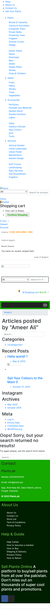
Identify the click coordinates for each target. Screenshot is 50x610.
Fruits (11, 82)
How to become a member (20, 545)
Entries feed (13, 422)
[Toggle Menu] (45, 305)
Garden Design (16, 158)
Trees (11, 92)
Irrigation (13, 177)
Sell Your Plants (13, 11)
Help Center (13, 542)
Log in (10, 419)
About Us (10, 4)
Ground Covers (16, 41)
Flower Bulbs (15, 32)
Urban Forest (15, 151)
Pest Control (15, 129)
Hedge (12, 45)
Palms (12, 54)
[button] (4, 221)
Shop (8, 1)
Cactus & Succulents (19, 25)
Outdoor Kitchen (17, 126)
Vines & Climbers (17, 73)
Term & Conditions (16, 522)
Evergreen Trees (17, 28)
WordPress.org (14, 429)
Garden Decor (16, 111)
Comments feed (15, 425)
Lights (12, 117)
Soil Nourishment (17, 173)
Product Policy (14, 554)
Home (7, 312)
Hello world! (16, 356)
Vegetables (14, 95)
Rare (11, 60)
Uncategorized (14, 344)
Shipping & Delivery (16, 551)
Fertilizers (14, 104)
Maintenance (15, 155)
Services (11, 140)
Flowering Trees (17, 35)
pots (11, 133)
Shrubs (12, 70)
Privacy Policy (14, 525)
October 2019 (14, 407)
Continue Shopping (17, 214)
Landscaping (15, 167)
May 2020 (12, 404)
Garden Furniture (17, 114)
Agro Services (16, 170)
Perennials (14, 57)
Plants (10, 17)
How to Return (14, 558)
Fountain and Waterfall (20, 107)
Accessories (13, 100)
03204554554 (16, 477)
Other (11, 123)
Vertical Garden (17, 145)
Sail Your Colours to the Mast (25, 380)
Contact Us (11, 8)
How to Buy (13, 548)
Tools (11, 136)
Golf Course (15, 164)
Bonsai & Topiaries (18, 22)
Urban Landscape (18, 148)
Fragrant (13, 38)
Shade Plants (15, 67)
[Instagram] (11, 598)
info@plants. (14, 482)
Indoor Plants (15, 50)
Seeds (12, 63)
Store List (11, 519)
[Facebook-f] (4, 598)
